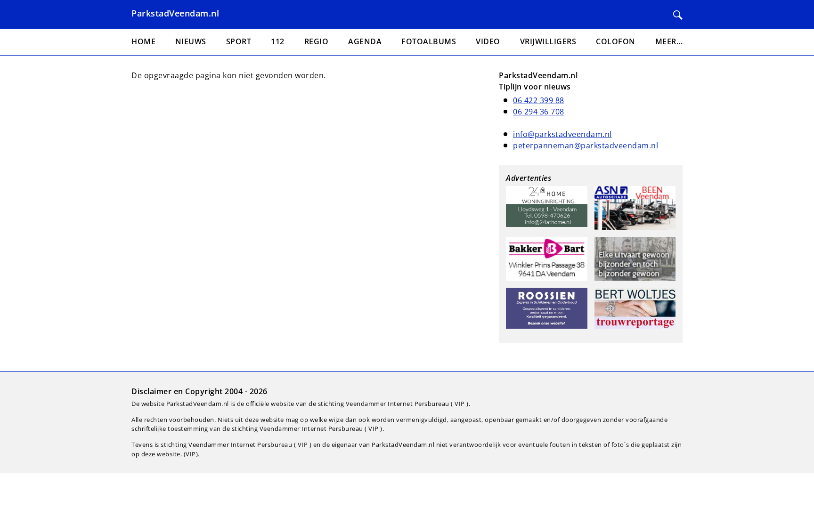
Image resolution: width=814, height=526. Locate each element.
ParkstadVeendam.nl (175, 13)
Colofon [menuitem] (615, 41)
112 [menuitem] (278, 41)
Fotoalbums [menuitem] (428, 41)
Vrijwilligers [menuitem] (548, 41)
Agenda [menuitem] (365, 41)
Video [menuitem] (488, 41)
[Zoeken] (678, 15)
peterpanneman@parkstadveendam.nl (585, 145)
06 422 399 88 (538, 100)
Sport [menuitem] (239, 41)
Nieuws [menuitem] (190, 41)
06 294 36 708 (538, 111)
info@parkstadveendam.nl (562, 134)
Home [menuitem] (143, 41)
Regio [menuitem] (316, 41)
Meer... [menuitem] (669, 41)
